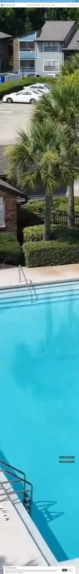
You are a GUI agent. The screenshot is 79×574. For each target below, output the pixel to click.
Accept (64, 570)
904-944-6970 (72, 5)
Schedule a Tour (67, 461)
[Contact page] (3, 1)
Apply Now (67, 457)
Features (53, 5)
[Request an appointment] (6, 1)
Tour (48, 5)
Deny (70, 570)
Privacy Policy (20, 572)
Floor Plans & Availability (33, 5)
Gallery (43, 5)
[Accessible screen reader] (1, 1)
